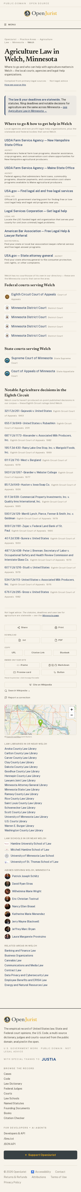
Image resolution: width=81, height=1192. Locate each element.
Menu (12, 24)
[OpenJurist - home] (40, 13)
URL (14, 652)
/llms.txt (9, 1138)
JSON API (9, 1143)
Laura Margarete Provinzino (29, 936)
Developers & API (14, 1133)
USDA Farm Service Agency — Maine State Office (39, 168)
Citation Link (37, 652)
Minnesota (18, 42)
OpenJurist (10, 39)
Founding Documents (17, 1108)
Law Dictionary (13, 1083)
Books (7, 1113)
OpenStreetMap (13, 737)
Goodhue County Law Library (22, 771)
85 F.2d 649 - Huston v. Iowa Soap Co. (27, 484)
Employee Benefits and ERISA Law (26, 980)
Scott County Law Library (20, 812)
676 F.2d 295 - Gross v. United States (27, 592)
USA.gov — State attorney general (29, 255)
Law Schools (11, 1098)
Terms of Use (58, 1177)
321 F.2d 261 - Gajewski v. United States (28, 410)
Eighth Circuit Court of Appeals (33, 294)
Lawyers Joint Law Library (20, 780)
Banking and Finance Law (20, 950)
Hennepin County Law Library (22, 775)
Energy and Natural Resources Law (26, 985)
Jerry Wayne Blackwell (25, 921)
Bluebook (64, 652)
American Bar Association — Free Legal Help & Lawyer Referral (37, 233)
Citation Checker (14, 1118)
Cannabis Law (13, 960)
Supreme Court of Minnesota (32, 358)
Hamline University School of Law (31, 843)
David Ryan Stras (22, 883)
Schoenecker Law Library (20, 807)
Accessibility (41, 1171)
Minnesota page (50, 615)
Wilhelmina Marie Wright (26, 891)
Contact (60, 1171)
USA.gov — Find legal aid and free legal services (39, 191)
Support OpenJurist (40, 1154)
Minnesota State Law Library (22, 789)
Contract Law (13, 970)
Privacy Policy (12, 1182)
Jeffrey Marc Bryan (23, 929)
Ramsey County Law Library (21, 794)
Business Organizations (19, 955)
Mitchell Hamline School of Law (30, 849)
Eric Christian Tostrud (25, 898)
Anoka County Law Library (20, 748)
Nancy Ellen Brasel (23, 906)
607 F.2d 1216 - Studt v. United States (27, 567)
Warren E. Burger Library (19, 825)
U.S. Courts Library (16, 821)
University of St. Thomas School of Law (34, 861)
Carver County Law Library (21, 757)
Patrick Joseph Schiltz (25, 876)
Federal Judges (13, 1088)
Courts (8, 1093)
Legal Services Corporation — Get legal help (36, 211)
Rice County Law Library (19, 798)
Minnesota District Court (29, 308)
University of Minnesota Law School (32, 855)
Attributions (39, 1177)
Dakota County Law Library (21, 766)
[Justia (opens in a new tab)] (49, 1059)
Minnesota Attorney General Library (26, 785)
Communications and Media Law (24, 965)
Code (7, 1078)
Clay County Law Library (19, 762)
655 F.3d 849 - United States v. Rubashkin (30, 423)
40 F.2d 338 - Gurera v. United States (27, 538)
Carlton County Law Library (21, 753)
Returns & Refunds (15, 1177)
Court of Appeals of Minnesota (33, 371)
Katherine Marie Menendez (28, 913)
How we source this (15, 84)
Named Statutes (14, 1103)
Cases (7, 1073)
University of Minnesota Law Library (26, 816)
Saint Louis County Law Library (23, 803)
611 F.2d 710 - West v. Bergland (23, 460)
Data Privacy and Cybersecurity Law (26, 975)
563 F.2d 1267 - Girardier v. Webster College (31, 472)
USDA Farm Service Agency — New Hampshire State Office (37, 143)
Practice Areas (28, 39)
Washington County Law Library (24, 830)
